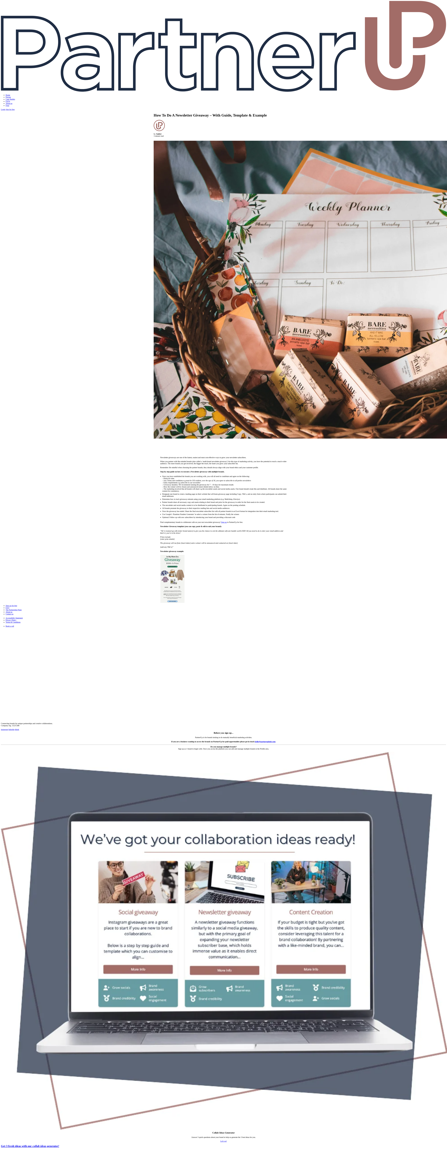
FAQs (8, 101)
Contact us (9, 614)
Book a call (10, 626)
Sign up (224, 522)
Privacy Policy (11, 620)
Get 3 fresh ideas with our (30, 1146)
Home (8, 95)
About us (9, 103)
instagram (4, 730)
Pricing (8, 97)
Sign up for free (11, 606)
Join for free (10, 109)
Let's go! (223, 1141)
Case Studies (10, 99)
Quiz (7, 106)
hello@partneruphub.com (265, 742)
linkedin (11, 730)
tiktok (17, 730)
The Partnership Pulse (14, 610)
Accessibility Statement (14, 618)
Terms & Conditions (13, 622)
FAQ (7, 608)
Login (3, 109)
